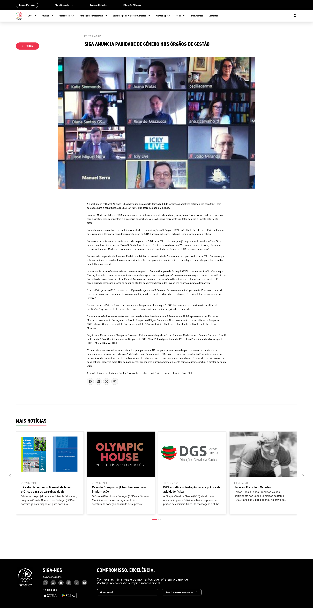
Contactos (213, 15)
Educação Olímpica (132, 5)
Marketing (161, 15)
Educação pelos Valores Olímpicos (129, 15)
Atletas (45, 15)
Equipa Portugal (27, 4)
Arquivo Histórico (98, 5)
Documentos (197, 15)
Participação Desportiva (91, 15)
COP (30, 15)
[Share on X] (106, 381)
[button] (154, 519)
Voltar (29, 46)
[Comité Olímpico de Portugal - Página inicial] (19, 16)
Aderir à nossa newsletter (179, 592)
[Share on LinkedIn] (98, 381)
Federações (64, 15)
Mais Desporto (62, 5)
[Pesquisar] (295, 15)
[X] (114, 381)
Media (178, 15)
